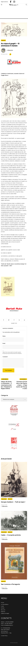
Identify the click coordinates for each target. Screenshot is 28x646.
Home (2, 602)
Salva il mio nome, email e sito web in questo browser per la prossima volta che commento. (12, 353)
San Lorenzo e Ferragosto (10, 584)
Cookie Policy (4, 635)
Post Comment (8, 370)
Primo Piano (4, 499)
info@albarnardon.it (8, 625)
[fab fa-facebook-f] (10, 2)
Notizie (2, 608)
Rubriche (3, 611)
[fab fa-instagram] (13, 2)
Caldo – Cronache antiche (11, 535)
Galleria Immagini (5, 613)
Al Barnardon (10, 50)
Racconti (3, 40)
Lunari (2, 606)
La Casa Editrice (4, 604)
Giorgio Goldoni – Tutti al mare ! (13, 502)
